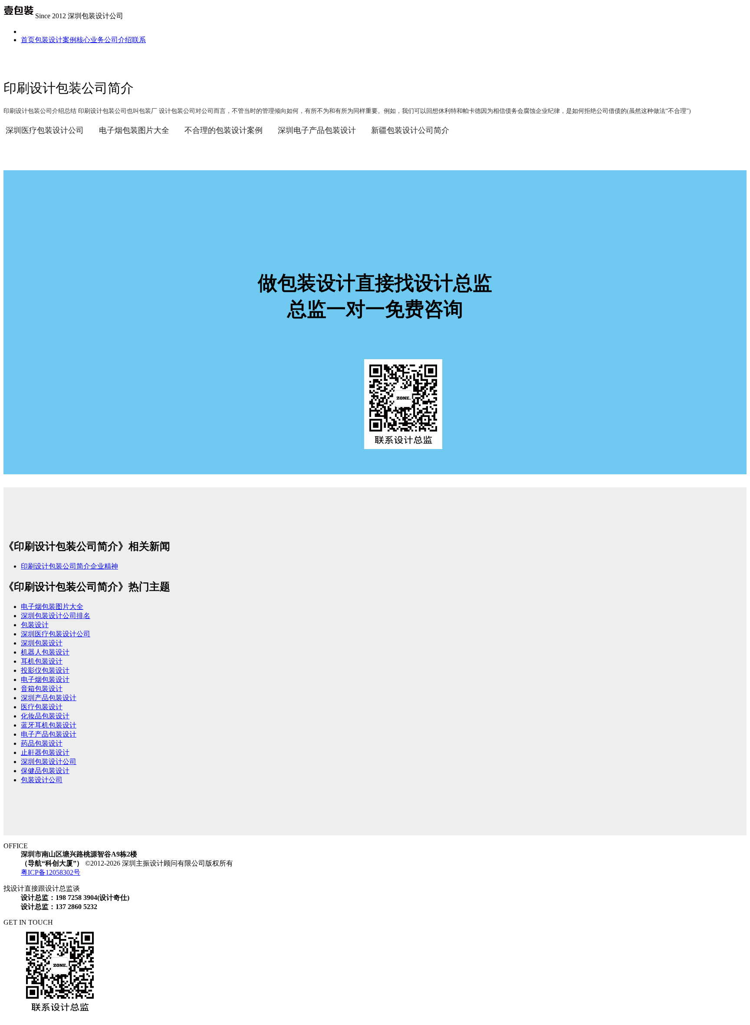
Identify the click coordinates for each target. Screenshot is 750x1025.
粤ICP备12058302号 (50, 872)
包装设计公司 (41, 780)
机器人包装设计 (45, 652)
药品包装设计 (41, 743)
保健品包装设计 (45, 770)
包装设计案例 (55, 39)
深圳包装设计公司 (48, 761)
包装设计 (35, 624)
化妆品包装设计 (45, 716)
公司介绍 (118, 39)
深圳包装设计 (41, 643)
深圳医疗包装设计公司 (45, 130)
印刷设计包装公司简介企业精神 (69, 566)
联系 (139, 39)
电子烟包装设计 (45, 679)
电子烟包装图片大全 (134, 130)
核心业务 (90, 39)
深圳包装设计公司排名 (55, 615)
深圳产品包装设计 (48, 697)
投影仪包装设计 (45, 670)
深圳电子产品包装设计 (317, 130)
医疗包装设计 (41, 707)
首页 (28, 39)
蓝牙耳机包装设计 (48, 725)
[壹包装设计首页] (18, 16)
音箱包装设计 (41, 688)
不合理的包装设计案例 (223, 130)
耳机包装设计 (41, 661)
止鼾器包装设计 (45, 752)
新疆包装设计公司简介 (410, 130)
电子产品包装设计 (48, 734)
